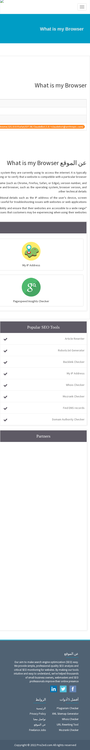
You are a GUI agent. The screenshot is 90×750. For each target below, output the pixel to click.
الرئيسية (41, 708)
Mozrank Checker (74, 396)
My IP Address (76, 373)
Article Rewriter (75, 338)
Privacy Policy (38, 713)
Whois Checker (75, 385)
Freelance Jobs (37, 730)
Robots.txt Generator (71, 350)
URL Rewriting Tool (67, 724)
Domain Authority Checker (68, 419)
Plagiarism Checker (67, 708)
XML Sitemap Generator (65, 713)
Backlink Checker (74, 362)
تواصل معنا (39, 719)
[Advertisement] (45, 491)
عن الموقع (40, 724)
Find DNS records (74, 408)
